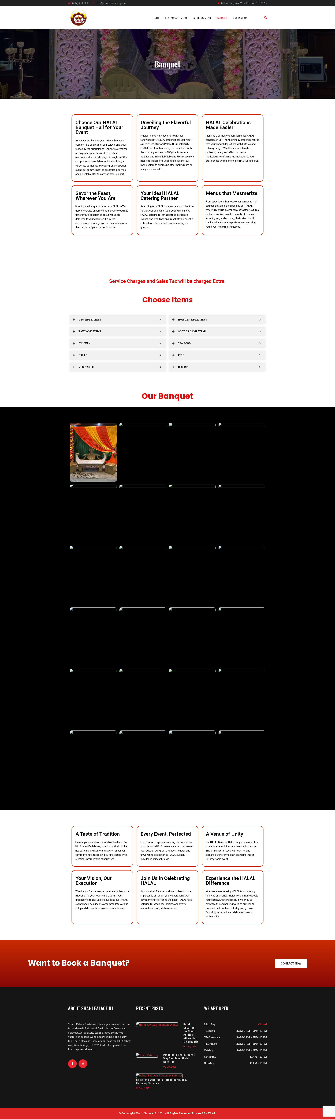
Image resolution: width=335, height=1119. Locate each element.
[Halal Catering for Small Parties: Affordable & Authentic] (159, 1024)
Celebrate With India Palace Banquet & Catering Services (161, 1081)
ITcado (212, 1113)
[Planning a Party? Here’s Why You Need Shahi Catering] (149, 1055)
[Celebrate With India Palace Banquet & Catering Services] (162, 1075)
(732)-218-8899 (80, 3)
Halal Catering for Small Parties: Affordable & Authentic (191, 1032)
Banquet (222, 18)
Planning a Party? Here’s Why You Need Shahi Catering (179, 1058)
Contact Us (240, 18)
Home (156, 18)
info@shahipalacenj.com (111, 3)
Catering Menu (202, 18)
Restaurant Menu (176, 18)
